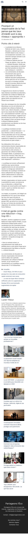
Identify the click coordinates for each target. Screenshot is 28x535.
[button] (22, 2)
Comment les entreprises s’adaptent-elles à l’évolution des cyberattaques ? (14, 446)
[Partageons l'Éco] (2, 2)
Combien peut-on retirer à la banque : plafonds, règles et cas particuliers (14, 403)
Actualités (6, 269)
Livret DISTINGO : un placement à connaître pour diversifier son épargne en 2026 (14, 382)
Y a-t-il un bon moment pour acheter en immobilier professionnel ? (13, 339)
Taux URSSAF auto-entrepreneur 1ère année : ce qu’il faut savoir (13, 486)
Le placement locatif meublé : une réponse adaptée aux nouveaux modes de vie (13, 360)
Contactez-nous (14, 524)
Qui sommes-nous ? (14, 520)
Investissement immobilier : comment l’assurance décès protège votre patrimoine (12, 424)
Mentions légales (14, 522)
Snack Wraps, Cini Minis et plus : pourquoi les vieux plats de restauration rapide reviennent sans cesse (13, 274)
